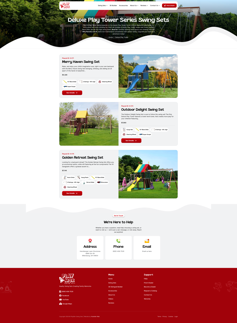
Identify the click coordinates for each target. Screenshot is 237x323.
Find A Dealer (148, 283)
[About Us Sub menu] (137, 5)
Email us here (147, 251)
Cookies (170, 316)
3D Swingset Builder (115, 287)
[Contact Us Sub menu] (159, 5)
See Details (70, 93)
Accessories (123, 5)
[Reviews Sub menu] (147, 5)
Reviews (143, 5)
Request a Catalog (150, 291)
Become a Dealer (150, 287)
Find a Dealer (171, 5)
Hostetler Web (95, 316)
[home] (75, 278)
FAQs (146, 279)
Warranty (147, 299)
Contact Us (154, 5)
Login (176, 316)
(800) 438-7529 (118, 251)
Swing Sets (102, 5)
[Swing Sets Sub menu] (106, 5)
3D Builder (113, 5)
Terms (159, 316)
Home (111, 37)
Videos (110, 299)
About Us (133, 5)
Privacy (164, 316)
